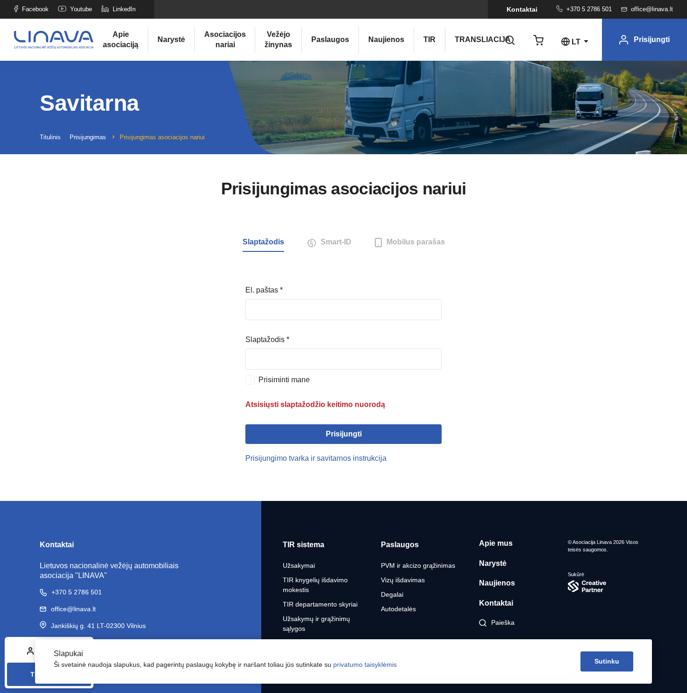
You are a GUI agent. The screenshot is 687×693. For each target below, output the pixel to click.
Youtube (81, 9)
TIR (429, 39)
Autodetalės (398, 609)
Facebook (35, 9)
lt (576, 42)
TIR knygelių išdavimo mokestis (315, 584)
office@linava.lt (652, 9)
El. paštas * (264, 290)
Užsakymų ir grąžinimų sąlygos (316, 623)
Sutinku (606, 661)
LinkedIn (124, 9)
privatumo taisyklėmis (365, 664)
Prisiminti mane (284, 380)
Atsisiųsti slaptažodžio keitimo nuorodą (315, 404)
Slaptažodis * (267, 339)
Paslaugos (330, 39)
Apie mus (496, 543)
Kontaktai (522, 9)
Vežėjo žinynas (278, 39)
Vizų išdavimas (403, 580)
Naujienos (386, 39)
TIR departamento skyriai (320, 604)
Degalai (392, 594)
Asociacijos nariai (224, 39)
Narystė (171, 39)
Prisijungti (344, 434)
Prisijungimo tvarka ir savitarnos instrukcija (315, 458)
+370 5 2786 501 (589, 9)
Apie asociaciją (120, 39)
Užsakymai (299, 565)
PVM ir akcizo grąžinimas (418, 565)
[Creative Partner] (607, 586)
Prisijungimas (88, 137)
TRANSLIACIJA (475, 39)
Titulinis (50, 137)
